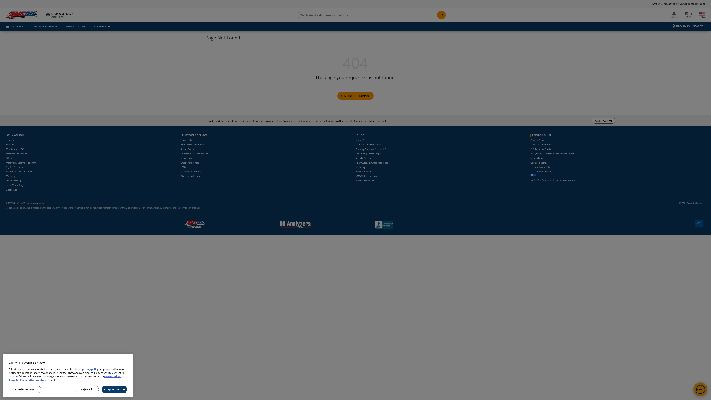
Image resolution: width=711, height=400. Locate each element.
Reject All (86, 389)
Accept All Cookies (114, 389)
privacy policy (90, 369)
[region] (68, 375)
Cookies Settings (24, 389)
